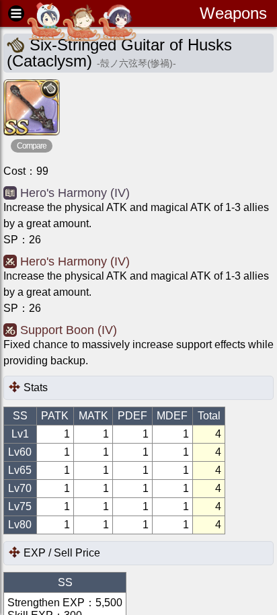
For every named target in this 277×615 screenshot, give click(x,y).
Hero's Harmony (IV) (75, 193)
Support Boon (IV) (68, 330)
